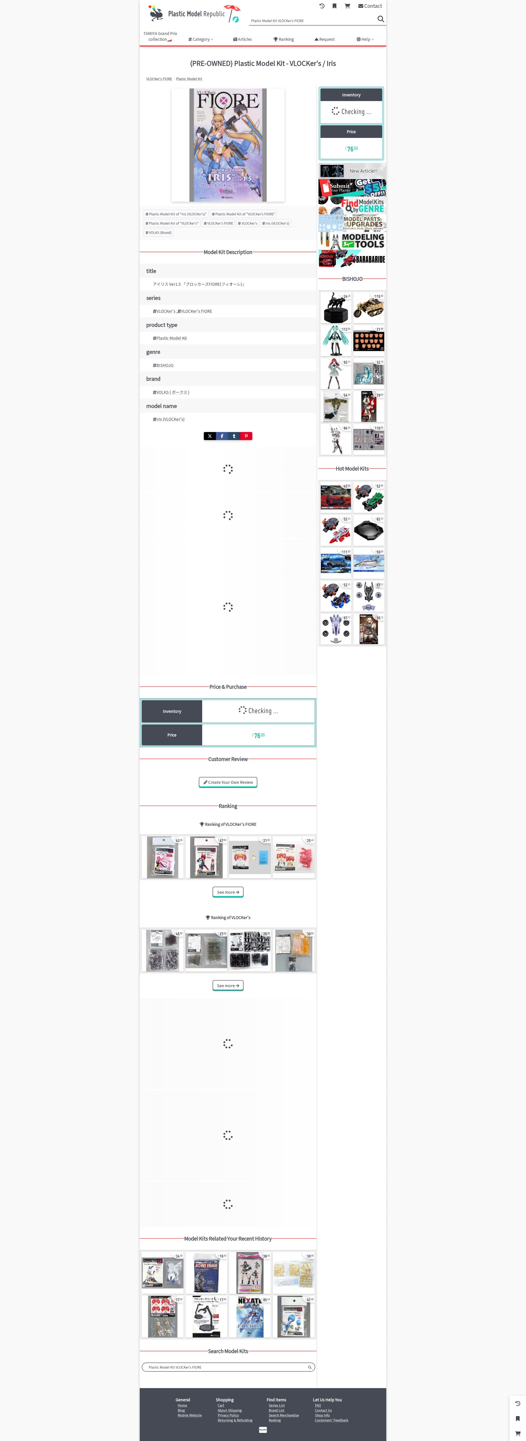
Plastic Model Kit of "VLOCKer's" (174, 223)
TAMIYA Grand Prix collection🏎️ (160, 36)
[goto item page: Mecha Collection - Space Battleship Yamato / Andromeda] (336, 563)
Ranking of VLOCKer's (230, 917)
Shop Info (322, 1415)
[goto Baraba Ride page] (352, 265)
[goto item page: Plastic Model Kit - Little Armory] (368, 629)
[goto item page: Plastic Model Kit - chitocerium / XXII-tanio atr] (336, 307)
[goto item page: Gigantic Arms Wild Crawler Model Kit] (368, 307)
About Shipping (230, 1410)
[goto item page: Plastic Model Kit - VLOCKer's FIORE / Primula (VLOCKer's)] (162, 1273)
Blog (181, 1410)
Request (326, 39)
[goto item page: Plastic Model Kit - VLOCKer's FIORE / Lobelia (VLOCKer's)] (294, 1316)
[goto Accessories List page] (352, 230)
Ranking (286, 39)
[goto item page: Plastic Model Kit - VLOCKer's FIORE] (162, 857)
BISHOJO (164, 365)
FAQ (318, 1405)
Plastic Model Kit (171, 338)
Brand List (276, 1410)
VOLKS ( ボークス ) (172, 392)
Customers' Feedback (331, 1420)
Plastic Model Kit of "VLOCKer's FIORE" (245, 213)
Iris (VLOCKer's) (277, 223)
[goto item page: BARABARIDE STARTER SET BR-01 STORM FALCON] (336, 530)
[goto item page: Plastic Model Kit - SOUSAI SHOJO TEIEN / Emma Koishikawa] (336, 373)
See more (226, 892)
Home (182, 1405)
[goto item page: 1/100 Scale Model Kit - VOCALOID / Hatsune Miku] (336, 340)
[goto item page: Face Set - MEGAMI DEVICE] (368, 340)
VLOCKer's (249, 223)
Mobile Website (190, 1415)
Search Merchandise (284, 1415)
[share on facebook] (222, 436)
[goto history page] (322, 6)
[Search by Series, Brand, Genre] (310, 1367)
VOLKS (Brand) (160, 232)
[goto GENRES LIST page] (352, 212)
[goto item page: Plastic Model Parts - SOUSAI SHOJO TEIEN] (368, 373)
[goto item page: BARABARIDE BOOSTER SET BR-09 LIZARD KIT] (336, 629)
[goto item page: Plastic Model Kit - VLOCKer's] (162, 951)
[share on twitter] (210, 436)
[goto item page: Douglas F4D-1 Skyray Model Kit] (368, 563)
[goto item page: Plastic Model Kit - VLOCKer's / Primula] (250, 857)
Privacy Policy (228, 1415)
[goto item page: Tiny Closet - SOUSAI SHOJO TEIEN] (336, 406)
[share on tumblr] (234, 436)
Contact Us (323, 1410)
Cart (221, 1405)
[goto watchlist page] (334, 6)
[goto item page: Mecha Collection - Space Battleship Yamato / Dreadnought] (336, 497)
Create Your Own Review (230, 782)
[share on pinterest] (246, 436)
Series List (277, 1405)
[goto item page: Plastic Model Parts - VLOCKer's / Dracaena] (250, 1273)
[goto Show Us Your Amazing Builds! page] (352, 195)
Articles (244, 39)
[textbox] (223, 1367)
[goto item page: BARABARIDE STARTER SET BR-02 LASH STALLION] (336, 596)
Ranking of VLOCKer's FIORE (230, 824)
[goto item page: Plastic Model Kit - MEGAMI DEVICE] (368, 406)
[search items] (381, 19)
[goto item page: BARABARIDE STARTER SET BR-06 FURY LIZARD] (368, 497)
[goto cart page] (347, 6)
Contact (372, 5)
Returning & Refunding (235, 1420)
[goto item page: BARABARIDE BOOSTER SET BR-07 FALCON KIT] (368, 596)
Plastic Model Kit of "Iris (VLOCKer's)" (178, 213)
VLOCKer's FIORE (220, 223)
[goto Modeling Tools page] (352, 248)
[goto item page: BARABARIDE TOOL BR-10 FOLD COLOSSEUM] (368, 530)
